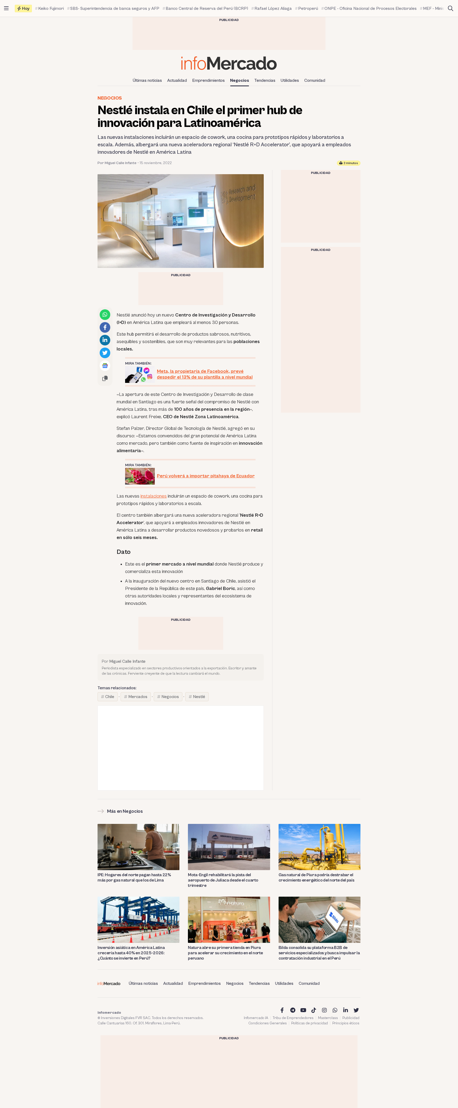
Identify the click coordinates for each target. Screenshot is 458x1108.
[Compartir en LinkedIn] (105, 340)
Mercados (137, 696)
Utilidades (290, 80)
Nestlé (199, 696)
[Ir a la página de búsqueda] (450, 8)
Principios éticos (345, 1023)
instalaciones (153, 496)
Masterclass (328, 1018)
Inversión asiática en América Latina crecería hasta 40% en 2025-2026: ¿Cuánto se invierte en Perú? (131, 953)
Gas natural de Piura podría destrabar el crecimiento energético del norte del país (316, 877)
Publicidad (350, 1018)
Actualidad (177, 80)
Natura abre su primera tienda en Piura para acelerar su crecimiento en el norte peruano (225, 953)
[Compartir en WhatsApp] (105, 314)
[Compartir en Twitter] (105, 353)
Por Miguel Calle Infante (117, 163)
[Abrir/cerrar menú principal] (6, 8)
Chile (109, 696)
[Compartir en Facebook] (105, 327)
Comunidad (314, 80)
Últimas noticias (147, 80)
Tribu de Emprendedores (293, 1018)
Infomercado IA (256, 1018)
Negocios (239, 80)
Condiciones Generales (267, 1023)
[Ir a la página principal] (229, 63)
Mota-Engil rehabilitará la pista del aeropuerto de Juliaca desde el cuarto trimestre (223, 880)
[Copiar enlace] (105, 378)
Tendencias (264, 80)
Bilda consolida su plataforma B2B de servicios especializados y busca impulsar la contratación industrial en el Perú (319, 953)
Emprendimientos (208, 80)
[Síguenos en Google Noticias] (105, 365)
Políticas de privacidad (309, 1023)
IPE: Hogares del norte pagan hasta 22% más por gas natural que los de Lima (134, 877)
